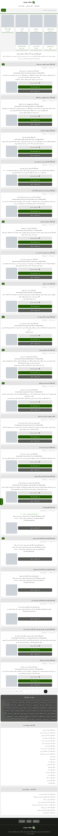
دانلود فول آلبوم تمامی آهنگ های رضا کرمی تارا (43, 600)
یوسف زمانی (53, 719)
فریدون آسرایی (35, 702)
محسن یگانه (42, 713)
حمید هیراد (8, 702)
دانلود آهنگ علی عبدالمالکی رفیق (47, 751)
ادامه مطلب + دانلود (35, 91)
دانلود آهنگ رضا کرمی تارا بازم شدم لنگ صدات (43, 190)
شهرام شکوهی (21, 704)
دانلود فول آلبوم (51, 767)
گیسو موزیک (52, 759)
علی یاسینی (28, 710)
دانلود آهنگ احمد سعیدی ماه (49, 738)
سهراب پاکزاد (13, 704)
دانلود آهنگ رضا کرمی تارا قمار (47, 660)
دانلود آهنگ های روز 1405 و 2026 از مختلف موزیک (29, 53)
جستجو (3, 10)
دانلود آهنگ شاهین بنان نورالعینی (48, 807)
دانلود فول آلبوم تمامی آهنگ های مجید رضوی (44, 538)
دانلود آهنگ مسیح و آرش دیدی (48, 743)
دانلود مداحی (21, 6)
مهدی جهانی (16, 713)
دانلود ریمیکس (29, 6)
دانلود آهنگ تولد (51, 783)
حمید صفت (9, 713)
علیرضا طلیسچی (35, 707)
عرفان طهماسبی (9, 716)
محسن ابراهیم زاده (52, 707)
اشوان (29, 707)
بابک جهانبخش (43, 707)
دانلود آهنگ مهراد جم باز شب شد (47, 748)
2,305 (20, 691)
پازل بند (40, 710)
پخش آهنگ (36, 821)
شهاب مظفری (21, 702)
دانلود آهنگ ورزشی (51, 780)
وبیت (25, 833)
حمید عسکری (35, 710)
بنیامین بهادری (43, 702)
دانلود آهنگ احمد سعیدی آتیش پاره (47, 732)
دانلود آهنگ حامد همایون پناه (49, 812)
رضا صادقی (14, 702)
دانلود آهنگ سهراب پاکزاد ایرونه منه (46, 317)
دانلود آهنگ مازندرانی (50, 772)
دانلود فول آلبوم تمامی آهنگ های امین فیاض (44, 569)
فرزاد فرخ (6, 710)
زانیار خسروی (15, 707)
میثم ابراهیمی (38, 719)
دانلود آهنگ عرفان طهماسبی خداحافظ (45, 97)
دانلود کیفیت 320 (34, 87)
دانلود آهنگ (37, 6)
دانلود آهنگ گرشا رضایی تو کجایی (47, 383)
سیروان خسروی (23, 707)
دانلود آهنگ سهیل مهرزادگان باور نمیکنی (46, 810)
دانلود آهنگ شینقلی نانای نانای (47, 130)
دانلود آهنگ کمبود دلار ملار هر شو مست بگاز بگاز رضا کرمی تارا (39, 629)
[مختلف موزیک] (29, 2)
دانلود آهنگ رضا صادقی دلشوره (48, 735)
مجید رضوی (42, 704)
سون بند (48, 713)
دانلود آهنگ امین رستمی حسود (48, 740)
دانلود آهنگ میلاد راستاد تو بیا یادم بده (47, 794)
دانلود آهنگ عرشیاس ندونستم (47, 221)
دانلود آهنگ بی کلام (51, 777)
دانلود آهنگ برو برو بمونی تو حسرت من (45, 252)
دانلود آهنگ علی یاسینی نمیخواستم (47, 754)
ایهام (48, 716)
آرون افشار (53, 713)
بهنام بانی (17, 710)
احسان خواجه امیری (51, 702)
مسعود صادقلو (49, 704)
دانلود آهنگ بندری (51, 775)
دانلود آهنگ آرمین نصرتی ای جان (47, 447)
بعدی (12, 691)
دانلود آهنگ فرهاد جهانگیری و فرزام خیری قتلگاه (44, 797)
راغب (54, 704)
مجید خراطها (27, 716)
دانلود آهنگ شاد (51, 762)
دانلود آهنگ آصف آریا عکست (48, 730)
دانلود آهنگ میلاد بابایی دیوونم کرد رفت (46, 802)
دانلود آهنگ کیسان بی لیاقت (49, 799)
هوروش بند (53, 710)
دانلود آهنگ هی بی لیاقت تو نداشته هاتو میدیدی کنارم (43, 804)
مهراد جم (31, 713)
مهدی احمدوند (31, 719)
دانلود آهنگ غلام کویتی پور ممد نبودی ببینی (44, 161)
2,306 (16, 691)
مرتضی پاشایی (46, 719)
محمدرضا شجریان (23, 713)
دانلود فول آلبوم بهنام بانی (48, 507)
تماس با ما (22, 821)
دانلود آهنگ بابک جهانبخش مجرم (47, 350)
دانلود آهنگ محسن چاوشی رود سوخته (45, 64)
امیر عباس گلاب (8, 707)
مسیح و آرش (28, 702)
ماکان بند (11, 710)
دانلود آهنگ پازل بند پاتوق (49, 283)
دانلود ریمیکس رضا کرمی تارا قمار (46, 416)
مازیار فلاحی (21, 716)
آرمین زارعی (53, 716)
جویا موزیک (52, 756)
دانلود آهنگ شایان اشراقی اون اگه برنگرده (44, 476)
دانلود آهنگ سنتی (51, 769)
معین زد (15, 716)
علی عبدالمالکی (42, 716)
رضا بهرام (22, 710)
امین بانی (36, 713)
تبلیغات (29, 821)
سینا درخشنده (28, 704)
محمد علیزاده (34, 716)
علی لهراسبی (35, 704)
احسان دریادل (47, 710)
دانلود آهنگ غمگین (51, 764)
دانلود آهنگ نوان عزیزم (50, 746)
